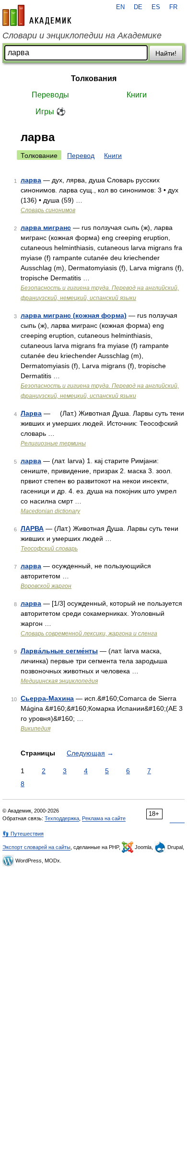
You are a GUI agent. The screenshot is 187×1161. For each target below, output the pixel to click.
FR (173, 7)
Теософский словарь (49, 548)
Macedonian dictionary (50, 511)
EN (120, 7)
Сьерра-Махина (47, 698)
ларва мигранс (46, 227)
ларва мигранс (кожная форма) (74, 315)
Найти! (165, 53)
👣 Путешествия (23, 834)
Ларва (31, 413)
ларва (31, 180)
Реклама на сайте (104, 818)
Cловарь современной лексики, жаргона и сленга (89, 633)
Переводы (50, 95)
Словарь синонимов (48, 210)
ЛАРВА (32, 528)
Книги (137, 95)
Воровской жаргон (46, 586)
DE (138, 7)
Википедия (35, 728)
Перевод (80, 155)
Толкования (94, 78)
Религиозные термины (53, 443)
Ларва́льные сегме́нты (59, 651)
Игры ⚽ (50, 112)
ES (156, 7)
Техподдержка (62, 818)
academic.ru (36, 15)
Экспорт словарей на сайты (36, 847)
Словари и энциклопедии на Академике (82, 35)
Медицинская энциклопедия (59, 681)
